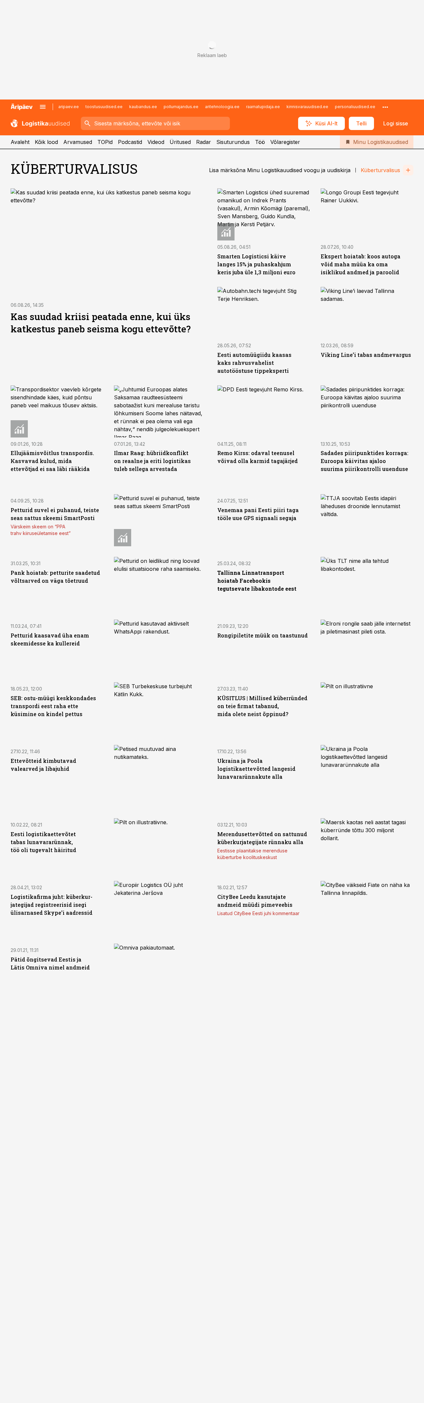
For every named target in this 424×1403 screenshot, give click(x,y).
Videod (155, 142)
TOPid (105, 142)
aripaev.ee (68, 106)
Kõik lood (46, 142)
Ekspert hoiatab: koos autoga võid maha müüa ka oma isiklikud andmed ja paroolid (360, 264)
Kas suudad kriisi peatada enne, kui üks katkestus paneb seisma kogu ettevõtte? (101, 322)
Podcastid (130, 142)
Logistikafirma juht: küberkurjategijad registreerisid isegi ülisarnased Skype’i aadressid (51, 904)
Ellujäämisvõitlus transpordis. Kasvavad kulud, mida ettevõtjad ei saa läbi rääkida (52, 460)
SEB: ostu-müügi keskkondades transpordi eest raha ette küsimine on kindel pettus (53, 706)
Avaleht (20, 142)
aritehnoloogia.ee (222, 106)
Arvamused (77, 142)
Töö (260, 142)
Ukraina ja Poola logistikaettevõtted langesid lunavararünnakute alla (256, 768)
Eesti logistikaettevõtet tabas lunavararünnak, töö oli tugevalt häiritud (43, 842)
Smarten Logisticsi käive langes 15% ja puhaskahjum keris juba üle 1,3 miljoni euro (256, 264)
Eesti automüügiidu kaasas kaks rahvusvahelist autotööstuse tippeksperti (254, 362)
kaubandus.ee (143, 106)
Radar (203, 142)
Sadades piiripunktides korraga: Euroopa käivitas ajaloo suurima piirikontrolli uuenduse (364, 460)
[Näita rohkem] (385, 106)
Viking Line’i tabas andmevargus (366, 354)
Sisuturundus (233, 142)
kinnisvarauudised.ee (307, 106)
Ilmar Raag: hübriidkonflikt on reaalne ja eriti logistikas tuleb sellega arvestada (152, 460)
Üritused (180, 142)
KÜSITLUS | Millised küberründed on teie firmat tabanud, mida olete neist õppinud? (262, 706)
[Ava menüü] (42, 106)
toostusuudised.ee (104, 106)
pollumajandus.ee (181, 106)
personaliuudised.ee (355, 106)
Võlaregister (285, 142)
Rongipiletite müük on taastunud (262, 635)
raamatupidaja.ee (263, 106)
